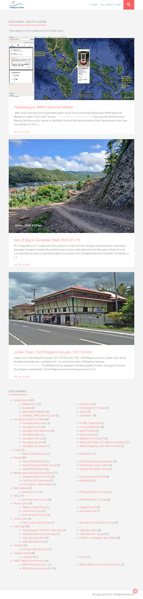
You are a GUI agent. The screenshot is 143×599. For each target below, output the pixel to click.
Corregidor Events (32, 427)
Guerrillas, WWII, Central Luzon (38, 415)
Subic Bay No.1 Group (92, 534)
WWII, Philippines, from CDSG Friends (100, 446)
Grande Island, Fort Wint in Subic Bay (42, 530)
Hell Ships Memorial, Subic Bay (39, 534)
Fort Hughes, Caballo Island (37, 484)
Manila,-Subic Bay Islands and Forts (33, 472)
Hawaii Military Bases (34, 461)
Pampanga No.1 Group (92, 408)
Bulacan (26, 408)
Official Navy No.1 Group (93, 499)
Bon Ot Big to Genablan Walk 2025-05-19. (47, 240)
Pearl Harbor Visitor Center (94, 465)
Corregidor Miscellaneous (36, 430)
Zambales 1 (86, 415)
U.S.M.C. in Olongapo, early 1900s (98, 537)
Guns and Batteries (90, 427)
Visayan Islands (22, 553)
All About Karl (111, 5)
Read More (22, 132)
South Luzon (21, 518)
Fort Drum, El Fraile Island (36, 480)
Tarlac (83, 411)
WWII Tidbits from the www (28, 560)
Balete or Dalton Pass (34, 507)
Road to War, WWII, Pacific (94, 469)
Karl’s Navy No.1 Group (35, 499)
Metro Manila (21, 488)
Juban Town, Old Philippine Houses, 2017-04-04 (53, 352)
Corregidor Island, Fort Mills (29, 419)
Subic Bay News (88, 530)
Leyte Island (28, 557)
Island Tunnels (87, 430)
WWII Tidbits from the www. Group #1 (100, 564)
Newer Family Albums (34, 453)
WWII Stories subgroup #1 (36, 568)
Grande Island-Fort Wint (92, 476)
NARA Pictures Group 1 (35, 564)
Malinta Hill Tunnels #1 (92, 438)
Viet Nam (19, 545)
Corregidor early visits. (34, 423)
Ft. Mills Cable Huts (90, 423)
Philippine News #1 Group (94, 492)
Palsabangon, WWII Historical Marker (43, 107)
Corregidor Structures (34, 446)
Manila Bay (86, 480)
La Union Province (32, 511)
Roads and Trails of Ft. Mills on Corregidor (103, 442)
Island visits (86, 434)
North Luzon (20, 503)
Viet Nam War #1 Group (35, 549)
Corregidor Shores (32, 438)
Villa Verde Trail (88, 511)
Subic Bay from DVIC (33, 537)
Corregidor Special (32, 442)
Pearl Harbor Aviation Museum (96, 461)
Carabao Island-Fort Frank (36, 476)
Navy (16, 495)
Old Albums (86, 453)
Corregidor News (31, 434)
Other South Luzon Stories (36, 522)
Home (94, 5)
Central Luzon (21, 400)
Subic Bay (19, 526)
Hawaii (17, 457)
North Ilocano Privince (34, 515)
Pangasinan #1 (88, 507)
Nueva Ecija (86, 404)
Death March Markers (34, 411)
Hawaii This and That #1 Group (39, 465)
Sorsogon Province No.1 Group (97, 522)
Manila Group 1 (30, 492)
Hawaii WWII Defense (33, 469)
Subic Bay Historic (32, 541)
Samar (83, 557)
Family (17, 450)
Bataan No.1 (29, 404)
